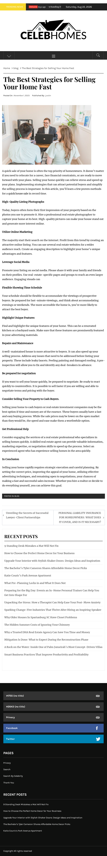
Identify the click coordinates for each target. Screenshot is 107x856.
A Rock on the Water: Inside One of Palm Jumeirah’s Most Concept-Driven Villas (53, 647)
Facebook (12, 728)
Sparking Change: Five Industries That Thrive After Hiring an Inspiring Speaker (52, 609)
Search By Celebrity (13, 776)
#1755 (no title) (15, 695)
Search (6, 769)
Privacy (10, 717)
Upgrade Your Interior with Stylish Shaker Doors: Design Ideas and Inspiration (52, 560)
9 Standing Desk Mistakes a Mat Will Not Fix (60, 7)
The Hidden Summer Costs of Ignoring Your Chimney (37, 624)
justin (48, 95)
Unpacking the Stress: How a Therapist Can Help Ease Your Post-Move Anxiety (52, 602)
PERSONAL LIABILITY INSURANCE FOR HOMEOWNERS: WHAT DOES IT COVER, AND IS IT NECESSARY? (80, 517)
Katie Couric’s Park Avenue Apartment (27, 575)
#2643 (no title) (15, 706)
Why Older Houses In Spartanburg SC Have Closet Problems (40, 617)
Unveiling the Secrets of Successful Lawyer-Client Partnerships (27, 515)
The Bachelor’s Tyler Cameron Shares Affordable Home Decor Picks (45, 568)
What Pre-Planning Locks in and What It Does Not (35, 583)
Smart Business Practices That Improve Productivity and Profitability (46, 654)
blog (16, 496)
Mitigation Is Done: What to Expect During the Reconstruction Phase (46, 639)
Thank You (8, 782)
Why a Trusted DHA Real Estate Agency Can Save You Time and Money (47, 632)
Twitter (10, 738)
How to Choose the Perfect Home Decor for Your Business (39, 553)
